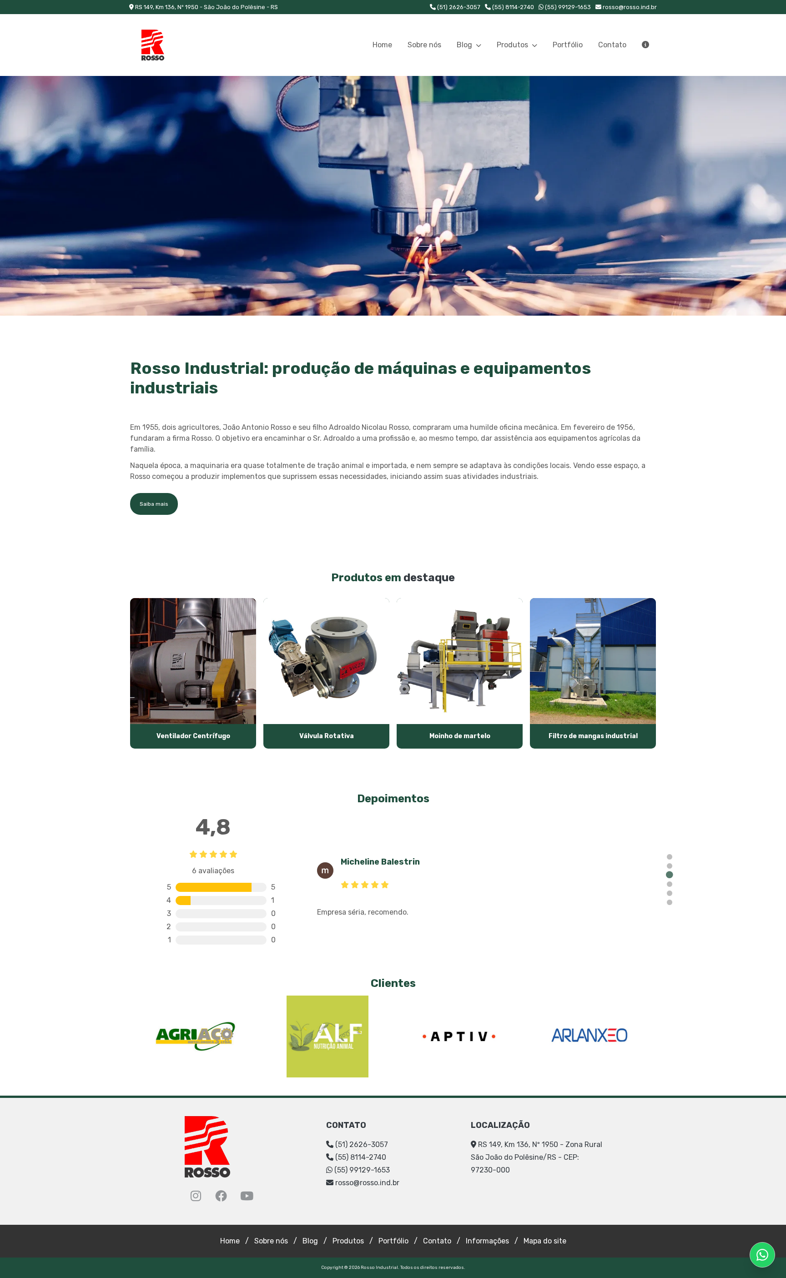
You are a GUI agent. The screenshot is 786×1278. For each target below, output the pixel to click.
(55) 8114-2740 (512, 7)
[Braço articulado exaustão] (393, 196)
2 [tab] (669, 865)
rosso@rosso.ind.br (630, 7)
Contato (612, 44)
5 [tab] (669, 893)
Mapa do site (545, 1241)
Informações (487, 1241)
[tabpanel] (483, 881)
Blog (465, 44)
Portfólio (568, 44)
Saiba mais (154, 504)
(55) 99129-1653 (567, 7)
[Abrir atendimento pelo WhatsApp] (762, 1255)
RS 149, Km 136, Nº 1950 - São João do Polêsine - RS (206, 7)
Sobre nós (424, 44)
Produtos (513, 44)
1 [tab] (669, 856)
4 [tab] (669, 884)
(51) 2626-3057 (458, 7)
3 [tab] (669, 875)
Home (382, 44)
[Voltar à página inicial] (153, 45)
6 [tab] (669, 902)
